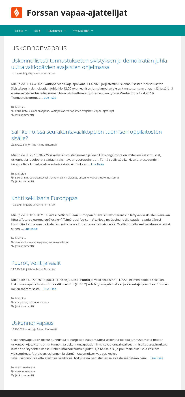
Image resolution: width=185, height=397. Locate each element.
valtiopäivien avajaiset (79, 111)
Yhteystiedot (81, 30)
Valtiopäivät (58, 111)
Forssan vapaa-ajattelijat (77, 12)
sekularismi (21, 177)
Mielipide (20, 107)
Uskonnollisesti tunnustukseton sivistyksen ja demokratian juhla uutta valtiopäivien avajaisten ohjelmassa (89, 64)
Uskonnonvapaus (32, 322)
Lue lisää (50, 97)
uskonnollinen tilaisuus (64, 177)
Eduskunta (21, 111)
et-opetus (21, 302)
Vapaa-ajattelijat (104, 111)
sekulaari (20, 242)
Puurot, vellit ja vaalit (36, 262)
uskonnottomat (109, 177)
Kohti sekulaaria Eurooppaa (44, 198)
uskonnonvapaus (39, 111)
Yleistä (19, 30)
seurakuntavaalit (40, 177)
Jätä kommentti (24, 115)
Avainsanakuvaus (25, 367)
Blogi (37, 30)
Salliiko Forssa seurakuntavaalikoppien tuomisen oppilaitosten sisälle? (86, 135)
